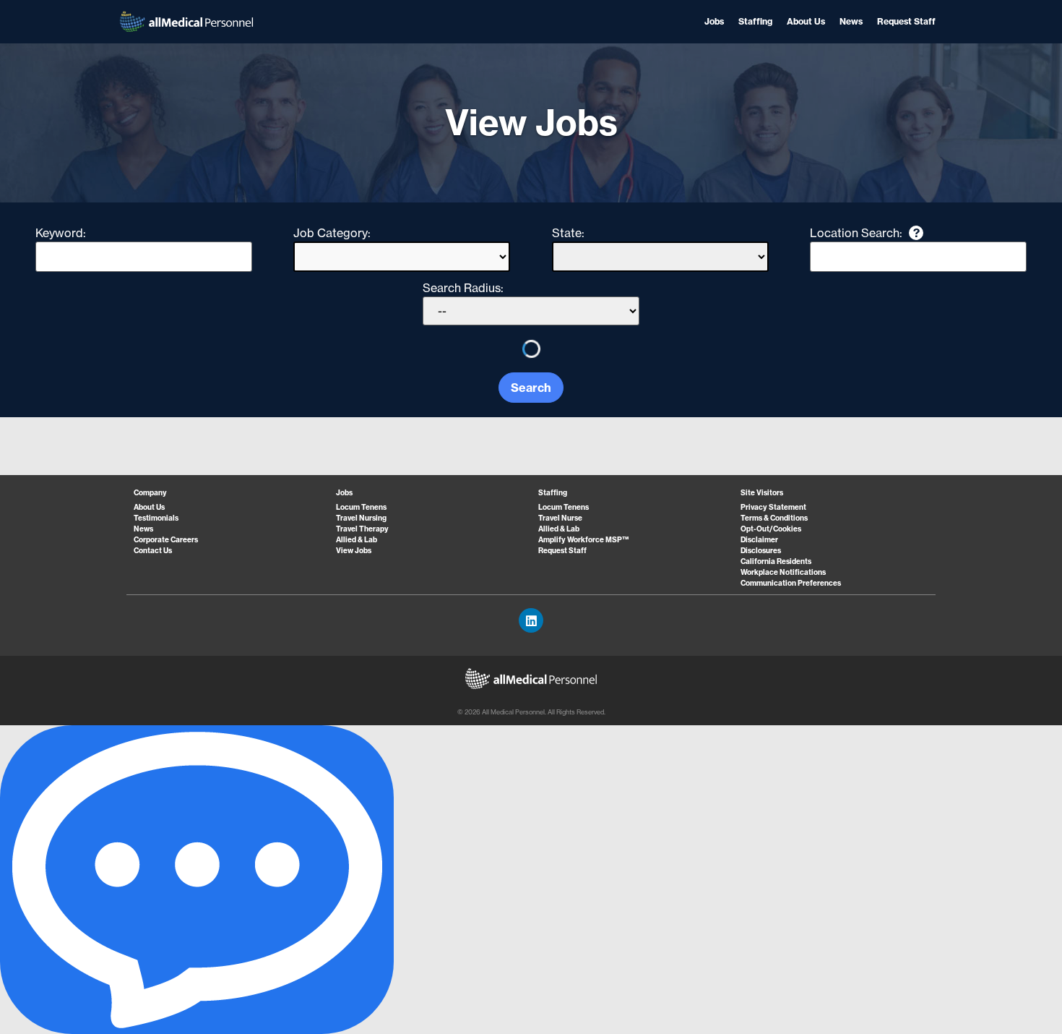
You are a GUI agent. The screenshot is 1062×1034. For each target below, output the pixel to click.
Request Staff (906, 21)
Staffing (755, 21)
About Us (806, 21)
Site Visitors (762, 492)
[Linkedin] (531, 620)
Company (150, 492)
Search (531, 387)
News (851, 21)
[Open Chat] (197, 879)
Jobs (714, 21)
